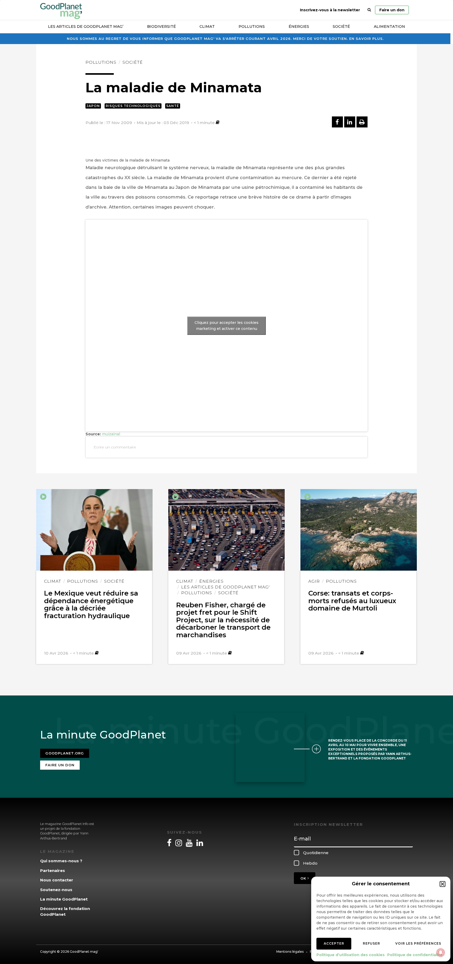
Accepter (334, 943)
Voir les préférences (418, 943)
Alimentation (389, 26)
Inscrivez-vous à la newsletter (330, 10)
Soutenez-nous (56, 889)
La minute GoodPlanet (64, 899)
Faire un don (392, 10)
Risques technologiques (133, 106)
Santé (172, 106)
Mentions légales (290, 952)
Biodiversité (161, 26)
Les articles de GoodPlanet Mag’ (85, 26)
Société (341, 26)
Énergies (299, 26)
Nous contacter (56, 879)
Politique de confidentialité (415, 954)
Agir (314, 581)
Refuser (371, 943)
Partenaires (52, 870)
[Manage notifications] (440, 952)
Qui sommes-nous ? (61, 860)
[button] (442, 884)
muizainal (111, 434)
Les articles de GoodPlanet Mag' (225, 587)
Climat (207, 26)
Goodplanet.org (64, 753)
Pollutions (252, 26)
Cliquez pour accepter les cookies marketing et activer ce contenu (226, 325)
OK (304, 878)
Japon (93, 106)
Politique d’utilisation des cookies (350, 954)
